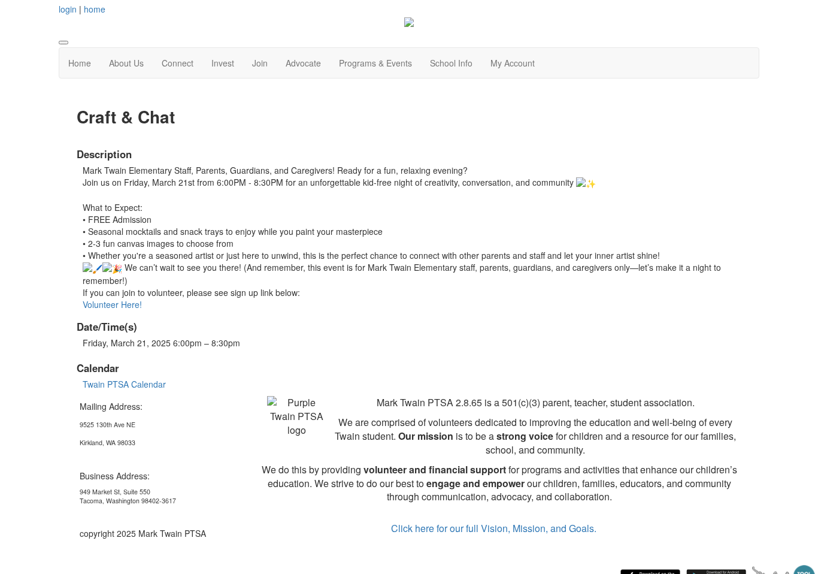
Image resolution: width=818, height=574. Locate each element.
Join (260, 63)
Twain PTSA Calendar (124, 384)
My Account (512, 63)
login (68, 9)
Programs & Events (375, 63)
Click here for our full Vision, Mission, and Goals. (493, 528)
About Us (126, 63)
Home (79, 63)
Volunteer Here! (112, 304)
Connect (177, 63)
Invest (222, 63)
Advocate (303, 63)
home (94, 9)
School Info (451, 63)
